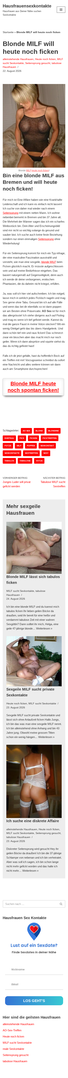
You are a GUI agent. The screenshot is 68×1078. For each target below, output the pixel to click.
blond (39, 431)
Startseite (8, 32)
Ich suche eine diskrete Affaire (32, 821)
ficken (33, 438)
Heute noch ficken (45, 59)
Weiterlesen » (44, 628)
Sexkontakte (12, 453)
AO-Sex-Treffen (12, 1030)
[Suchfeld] (61, 904)
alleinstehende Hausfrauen (18, 59)
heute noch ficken (40, 170)
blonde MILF (48, 261)
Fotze (8, 446)
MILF (28, 170)
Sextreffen (31, 453)
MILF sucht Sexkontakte (20, 591)
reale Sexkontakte (13, 1048)
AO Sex (26, 431)
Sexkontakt (47, 446)
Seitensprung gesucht (37, 63)
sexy (45, 453)
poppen (31, 446)
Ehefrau (9, 438)
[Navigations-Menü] (61, 10)
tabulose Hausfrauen (18, 837)
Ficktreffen (50, 438)
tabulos (9, 461)
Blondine (53, 431)
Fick (22, 438)
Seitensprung (10, 212)
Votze (39, 461)
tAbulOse (25, 461)
